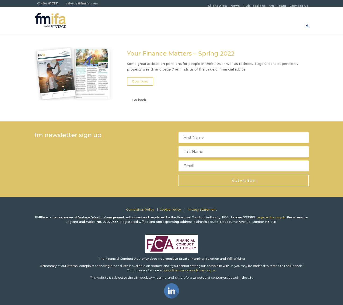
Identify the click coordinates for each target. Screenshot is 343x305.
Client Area (217, 5)
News (235, 5)
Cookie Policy (170, 209)
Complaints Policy (140, 209)
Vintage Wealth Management (101, 217)
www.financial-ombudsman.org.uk (190, 270)
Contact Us (299, 5)
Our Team (277, 5)
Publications (254, 5)
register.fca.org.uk (271, 217)
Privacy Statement (202, 209)
